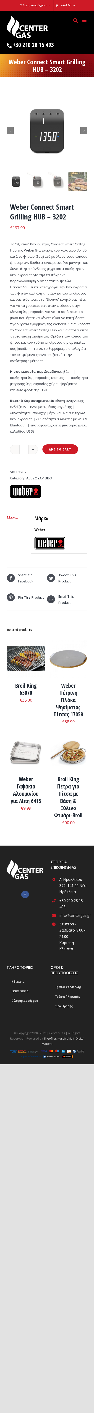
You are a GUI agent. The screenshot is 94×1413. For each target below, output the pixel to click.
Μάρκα (12, 517)
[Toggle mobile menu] (84, 20)
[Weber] (25, 487)
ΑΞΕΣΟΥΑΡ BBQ (39, 478)
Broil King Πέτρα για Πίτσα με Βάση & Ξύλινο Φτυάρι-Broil (68, 797)
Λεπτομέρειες (26, 662)
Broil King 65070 (26, 689)
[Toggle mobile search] (75, 20)
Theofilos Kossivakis (58, 1038)
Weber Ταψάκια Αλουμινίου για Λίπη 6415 (26, 789)
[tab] (17, 517)
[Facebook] (25, 894)
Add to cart (60, 449)
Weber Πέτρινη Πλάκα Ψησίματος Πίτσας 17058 (68, 700)
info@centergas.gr (73, 915)
